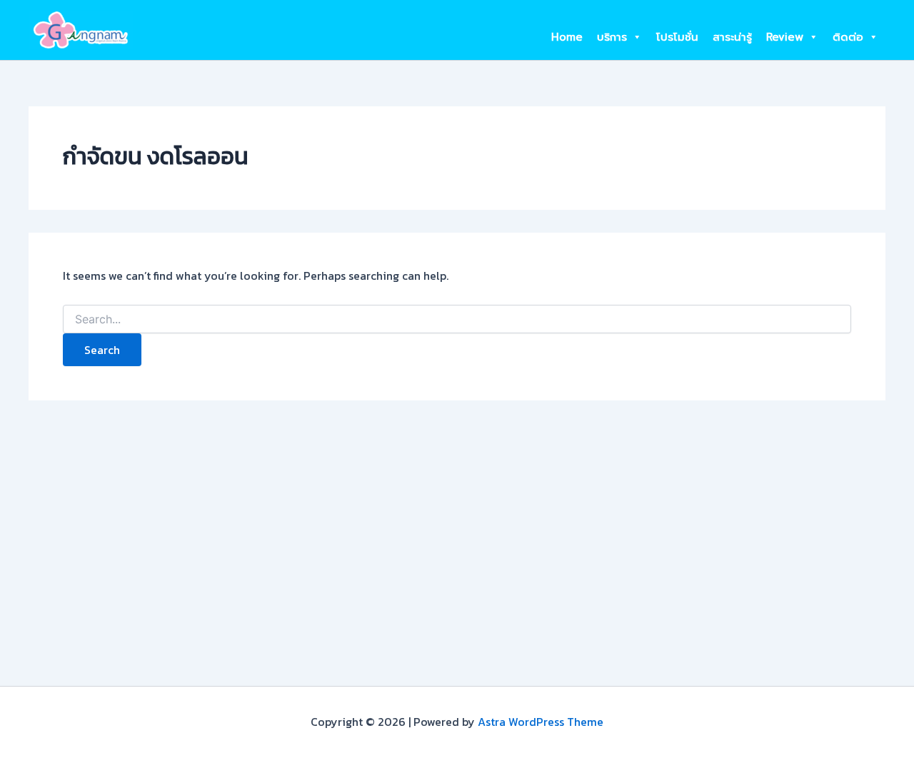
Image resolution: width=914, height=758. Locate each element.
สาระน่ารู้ (732, 37)
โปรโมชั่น (677, 37)
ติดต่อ (848, 37)
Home (567, 37)
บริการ (612, 37)
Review (784, 37)
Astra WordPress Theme (540, 721)
